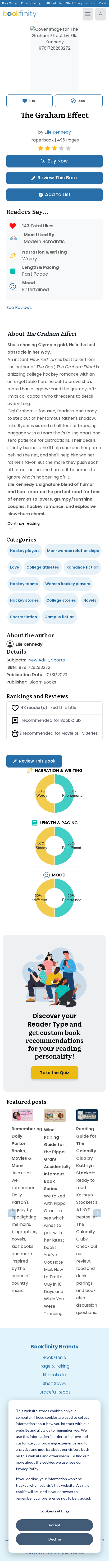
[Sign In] (100, 14)
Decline (54, 1539)
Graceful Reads (55, 1392)
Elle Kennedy (57, 132)
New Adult (38, 660)
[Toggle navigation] (88, 14)
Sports (58, 660)
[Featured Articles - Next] (97, 1213)
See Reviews (19, 307)
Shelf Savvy (74, 3)
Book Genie (9, 3)
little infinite (54, 3)
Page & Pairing (31, 3)
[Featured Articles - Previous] (12, 1213)
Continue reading (23, 523)
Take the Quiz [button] (54, 1073)
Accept (54, 1525)
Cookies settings (54, 1511)
